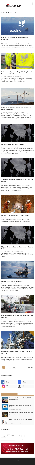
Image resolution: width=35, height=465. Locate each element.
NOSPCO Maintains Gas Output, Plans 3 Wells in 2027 (20, 420)
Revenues (4, 439)
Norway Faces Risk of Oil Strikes (11, 281)
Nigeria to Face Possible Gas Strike (12, 144)
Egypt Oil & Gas (21, 112)
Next (14, 367)
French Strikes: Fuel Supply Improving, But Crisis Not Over (17, 316)
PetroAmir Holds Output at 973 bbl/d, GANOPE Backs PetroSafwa (20, 398)
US (25, 439)
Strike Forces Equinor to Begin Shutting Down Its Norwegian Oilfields (17, 73)
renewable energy (19, 439)
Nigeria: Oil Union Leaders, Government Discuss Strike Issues (17, 248)
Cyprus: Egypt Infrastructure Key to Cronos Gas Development (20, 406)
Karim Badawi (11, 439)
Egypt (4, 436)
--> (1, 386)
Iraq (8, 436)
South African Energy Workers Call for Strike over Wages (17, 180)
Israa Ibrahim (19, 41)
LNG (27, 435)
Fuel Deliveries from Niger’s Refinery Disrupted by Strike (16, 352)
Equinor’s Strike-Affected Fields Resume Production (14, 38)
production (18, 436)
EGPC (12, 436)
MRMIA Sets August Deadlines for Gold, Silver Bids (21, 412)
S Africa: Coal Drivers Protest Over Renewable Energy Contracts (16, 109)
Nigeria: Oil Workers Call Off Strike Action (15, 215)
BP (23, 435)
